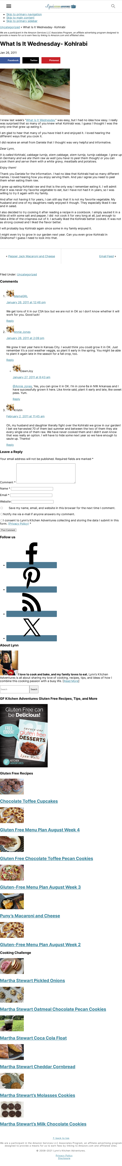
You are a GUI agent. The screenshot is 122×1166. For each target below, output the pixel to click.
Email (4, 495)
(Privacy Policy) (18, 523)
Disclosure (64, 1158)
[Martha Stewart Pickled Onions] (12, 973)
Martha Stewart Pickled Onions (32, 980)
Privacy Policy (64, 1155)
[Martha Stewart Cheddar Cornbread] (12, 1059)
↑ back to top (61, 1138)
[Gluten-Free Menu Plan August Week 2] (12, 936)
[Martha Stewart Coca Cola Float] (12, 1030)
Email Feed (106, 256)
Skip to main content (20, 17)
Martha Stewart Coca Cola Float (33, 1038)
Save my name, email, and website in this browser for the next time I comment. (62, 508)
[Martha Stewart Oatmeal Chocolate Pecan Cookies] (12, 1001)
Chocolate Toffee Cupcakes (29, 801)
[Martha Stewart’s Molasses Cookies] (12, 1087)
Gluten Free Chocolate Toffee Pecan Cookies (46, 858)
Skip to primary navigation (24, 14)
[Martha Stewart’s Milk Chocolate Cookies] (12, 1116)
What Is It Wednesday (40, 120)
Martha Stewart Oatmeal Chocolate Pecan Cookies (53, 1009)
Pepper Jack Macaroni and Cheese (31, 256)
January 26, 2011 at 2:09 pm (25, 338)
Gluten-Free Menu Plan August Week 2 (40, 944)
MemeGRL (21, 296)
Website (5, 501)
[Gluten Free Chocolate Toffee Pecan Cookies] (12, 851)
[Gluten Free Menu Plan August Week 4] (12, 822)
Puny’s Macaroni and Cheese (30, 915)
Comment (8, 482)
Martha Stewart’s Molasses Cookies (37, 1095)
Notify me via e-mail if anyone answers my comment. (39, 514)
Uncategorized (10, 27)
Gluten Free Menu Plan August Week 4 (40, 829)
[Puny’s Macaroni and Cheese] (12, 908)
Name (5, 488)
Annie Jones (22, 332)
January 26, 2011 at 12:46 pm (26, 302)
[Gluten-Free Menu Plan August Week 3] (12, 879)
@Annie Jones (22, 386)
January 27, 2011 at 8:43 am (31, 377)
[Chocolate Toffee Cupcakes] (12, 793)
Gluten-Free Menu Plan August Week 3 (40, 887)
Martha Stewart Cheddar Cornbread (37, 1066)
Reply (10, 320)
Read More (71, 681)
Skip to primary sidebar (21, 21)
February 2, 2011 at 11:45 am (25, 416)
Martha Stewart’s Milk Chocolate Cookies (43, 1124)
